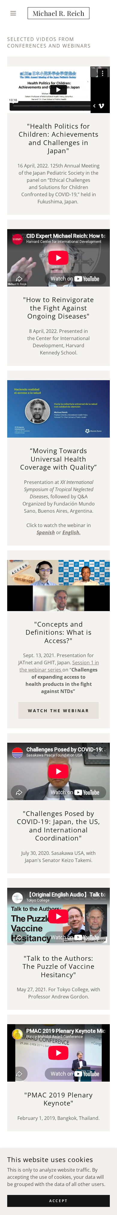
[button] (14, 13)
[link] (58, 13)
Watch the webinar (58, 710)
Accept (58, 1200)
